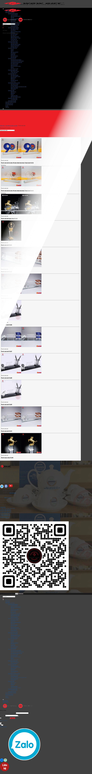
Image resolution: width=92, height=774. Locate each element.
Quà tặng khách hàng (13, 41)
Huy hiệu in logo (14, 68)
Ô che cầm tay (14, 72)
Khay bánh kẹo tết (15, 25)
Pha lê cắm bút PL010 (6, 431)
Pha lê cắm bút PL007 (6, 351)
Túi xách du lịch (14, 40)
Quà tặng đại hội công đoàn (17, 61)
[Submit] (3, 598)
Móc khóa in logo (15, 36)
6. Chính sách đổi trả (4, 513)
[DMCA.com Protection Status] (19, 594)
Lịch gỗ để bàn (14, 15)
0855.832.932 (12, 493)
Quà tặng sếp (11, 90)
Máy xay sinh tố (14, 52)
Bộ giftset (13, 30)
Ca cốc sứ (13, 81)
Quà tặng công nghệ (12, 98)
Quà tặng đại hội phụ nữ (16, 62)
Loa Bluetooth (14, 99)
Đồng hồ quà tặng (15, 45)
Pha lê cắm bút (14, 26)
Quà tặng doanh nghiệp (13, 27)
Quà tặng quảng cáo (12, 70)
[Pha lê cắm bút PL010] (21, 426)
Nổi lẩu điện (13, 57)
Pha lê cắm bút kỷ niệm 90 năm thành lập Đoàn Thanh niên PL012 (17, 162)
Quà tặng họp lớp (12, 100)
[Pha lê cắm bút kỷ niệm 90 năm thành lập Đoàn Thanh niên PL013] (21, 186)
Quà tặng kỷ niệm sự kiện (14, 82)
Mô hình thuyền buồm (16, 97)
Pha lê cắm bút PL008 (6, 378)
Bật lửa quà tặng (14, 18)
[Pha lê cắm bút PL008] (21, 373)
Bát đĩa (12, 17)
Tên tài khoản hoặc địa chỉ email (8, 713)
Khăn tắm (13, 54)
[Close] (3, 699)
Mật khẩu (2, 715)
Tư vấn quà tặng (9, 104)
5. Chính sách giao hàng (5, 512)
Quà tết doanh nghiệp (13, 13)
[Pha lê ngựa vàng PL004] (21, 453)
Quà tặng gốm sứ (12, 73)
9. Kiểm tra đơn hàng (4, 517)
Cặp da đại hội (14, 65)
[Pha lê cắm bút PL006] (11, 320)
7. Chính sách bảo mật (5, 514)
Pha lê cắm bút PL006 (6, 324)
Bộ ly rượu (13, 21)
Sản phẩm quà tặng (9, 12)
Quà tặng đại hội (12, 58)
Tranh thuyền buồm (15, 23)
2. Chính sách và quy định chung (7, 508)
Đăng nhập (12, 718)
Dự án (6, 106)
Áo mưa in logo (14, 43)
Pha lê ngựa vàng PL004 (7, 457)
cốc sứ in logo (14, 34)
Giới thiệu (7, 11)
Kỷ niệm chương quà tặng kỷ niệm (18, 86)
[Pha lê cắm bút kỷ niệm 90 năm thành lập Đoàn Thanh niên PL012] (21, 158)
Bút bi (12, 50)
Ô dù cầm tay (14, 39)
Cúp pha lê (13, 89)
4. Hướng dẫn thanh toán (5, 511)
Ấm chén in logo (14, 29)
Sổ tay (12, 49)
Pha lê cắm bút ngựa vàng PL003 (9, 218)
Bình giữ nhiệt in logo (16, 16)
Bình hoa (13, 32)
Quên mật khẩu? (4, 720)
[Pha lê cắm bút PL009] (11, 399)
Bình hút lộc (13, 20)
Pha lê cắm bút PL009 (6, 404)
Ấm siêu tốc (13, 35)
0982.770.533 (7, 497)
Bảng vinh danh (14, 88)
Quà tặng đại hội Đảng (16, 59)
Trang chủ (7, 9)
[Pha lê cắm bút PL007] (21, 346)
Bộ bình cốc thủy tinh (15, 22)
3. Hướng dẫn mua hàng (5, 509)
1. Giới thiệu (2, 507)
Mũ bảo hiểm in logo (15, 38)
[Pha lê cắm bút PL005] (21, 293)
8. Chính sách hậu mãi (5, 516)
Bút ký (12, 67)
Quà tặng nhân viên (12, 48)
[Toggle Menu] (3, 599)
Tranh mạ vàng (14, 95)
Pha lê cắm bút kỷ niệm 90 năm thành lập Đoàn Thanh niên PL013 (17, 190)
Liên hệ (7, 107)
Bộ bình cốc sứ (14, 47)
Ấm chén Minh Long (15, 76)
